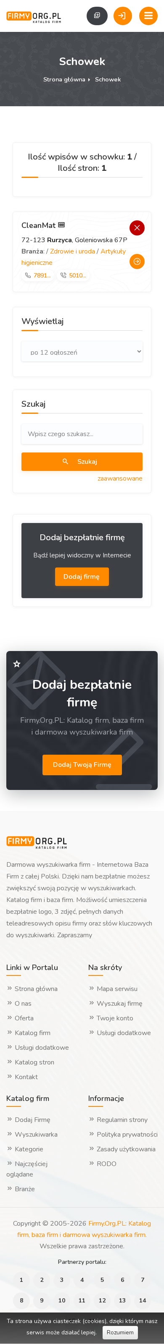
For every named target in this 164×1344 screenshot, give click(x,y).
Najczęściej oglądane (27, 1169)
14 (142, 1301)
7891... (42, 276)
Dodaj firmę (82, 576)
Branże (24, 1189)
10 (61, 1301)
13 (122, 1301)
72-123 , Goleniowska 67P (74, 240)
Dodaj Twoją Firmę (82, 764)
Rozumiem (120, 1332)
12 (102, 1301)
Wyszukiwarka (35, 1134)
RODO (105, 1164)
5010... (77, 276)
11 (82, 1301)
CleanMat (39, 225)
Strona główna (64, 79)
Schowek (108, 79)
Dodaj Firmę (31, 1119)
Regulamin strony (121, 1119)
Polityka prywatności (126, 1134)
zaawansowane (120, 478)
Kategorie (28, 1149)
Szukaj (86, 461)
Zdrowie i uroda (72, 251)
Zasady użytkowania (125, 1149)
